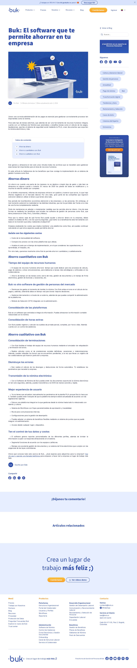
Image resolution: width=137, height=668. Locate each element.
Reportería (43, 616)
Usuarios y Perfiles (46, 611)
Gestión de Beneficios (77, 627)
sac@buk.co (104, 615)
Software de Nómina (46, 627)
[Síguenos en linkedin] (105, 62)
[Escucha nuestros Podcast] (123, 658)
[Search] (101, 34)
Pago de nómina (109, 91)
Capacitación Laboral (77, 617)
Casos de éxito (108, 115)
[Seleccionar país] (123, 10)
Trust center (13, 626)
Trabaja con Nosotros (16, 606)
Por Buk (16, 103)
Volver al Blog (107, 28)
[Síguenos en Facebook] (107, 658)
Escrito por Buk (21, 465)
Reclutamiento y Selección (113, 109)
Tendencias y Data (110, 103)
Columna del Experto (110, 121)
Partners (11, 608)
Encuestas (73, 620)
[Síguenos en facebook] (9, 478)
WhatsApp (106, 608)
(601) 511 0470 (105, 618)
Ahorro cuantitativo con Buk (30, 150)
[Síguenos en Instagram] (119, 658)
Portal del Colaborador (47, 608)
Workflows (43, 613)
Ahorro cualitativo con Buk (29, 154)
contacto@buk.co (106, 605)
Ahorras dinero (25, 147)
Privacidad (12, 616)
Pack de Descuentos (77, 635)
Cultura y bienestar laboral (112, 73)
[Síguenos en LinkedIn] (111, 658)
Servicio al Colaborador (48, 642)
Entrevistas (107, 127)
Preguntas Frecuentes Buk (18, 621)
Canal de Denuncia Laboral (49, 640)
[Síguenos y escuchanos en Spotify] (119, 62)
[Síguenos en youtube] (115, 62)
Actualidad (107, 85)
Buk (123, 91)
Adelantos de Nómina (77, 633)
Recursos (12, 613)
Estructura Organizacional (49, 605)
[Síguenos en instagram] (110, 62)
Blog (82, 10)
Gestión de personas (110, 79)
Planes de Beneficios (77, 630)
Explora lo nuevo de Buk (17, 624)
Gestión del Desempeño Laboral (81, 605)
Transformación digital (111, 97)
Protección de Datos (16, 619)
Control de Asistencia (47, 630)
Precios (43, 10)
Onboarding (43, 637)
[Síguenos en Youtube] (115, 658)
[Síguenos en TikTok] (127, 658)
